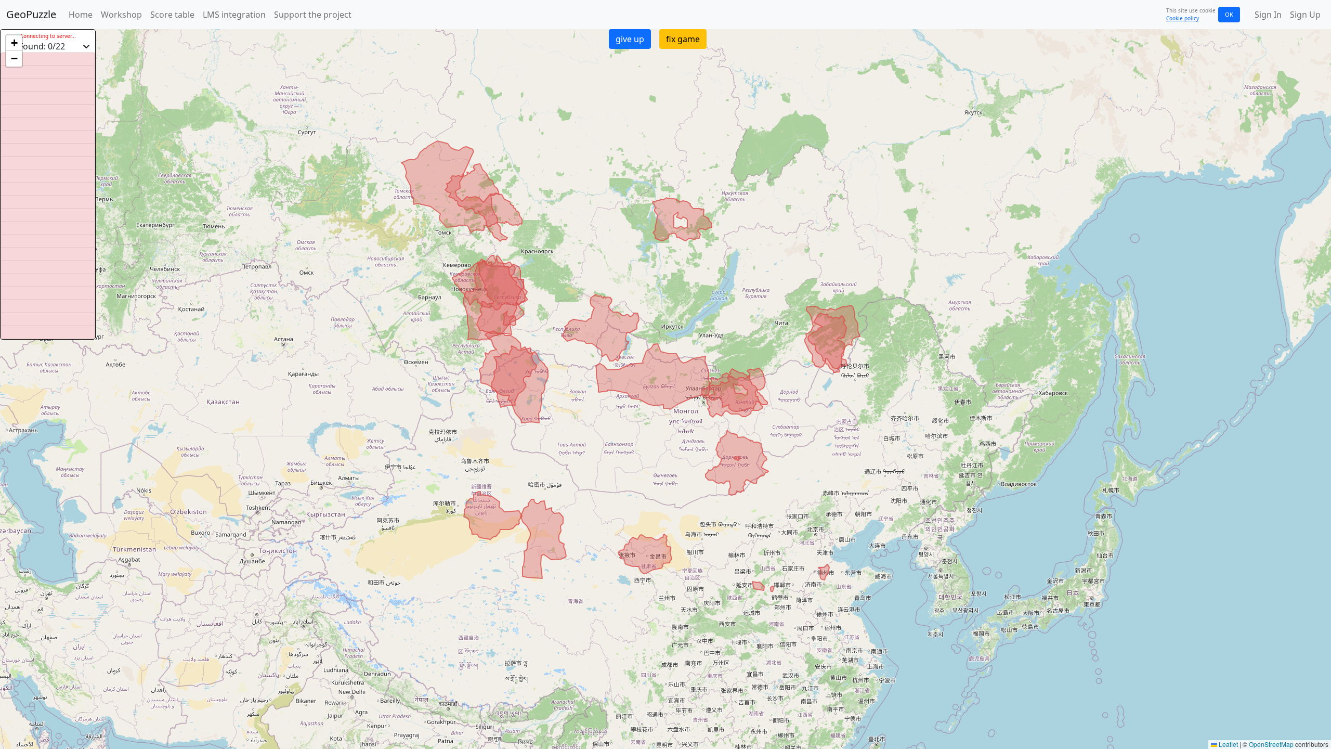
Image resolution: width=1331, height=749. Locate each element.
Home (81, 14)
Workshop (121, 14)
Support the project (312, 14)
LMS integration (234, 14)
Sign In (1268, 14)
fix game (683, 39)
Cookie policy (1182, 18)
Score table (172, 14)
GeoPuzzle (31, 14)
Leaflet (1227, 744)
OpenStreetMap (1271, 744)
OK (1229, 14)
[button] (14, 43)
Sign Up (1305, 14)
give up (630, 39)
